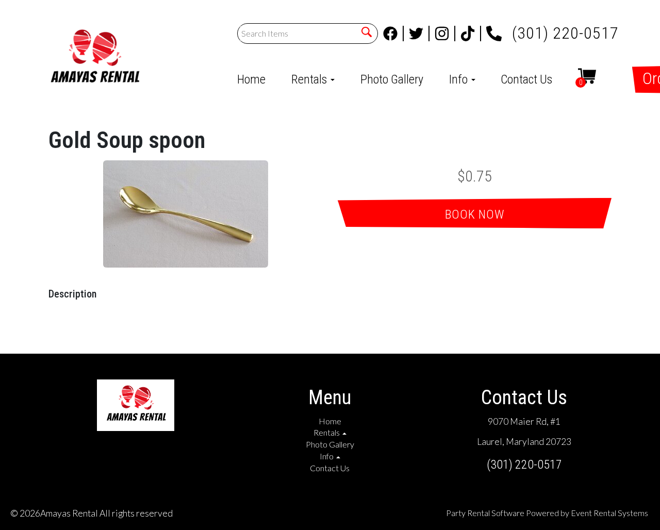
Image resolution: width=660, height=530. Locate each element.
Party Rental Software (485, 513)
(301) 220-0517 (565, 30)
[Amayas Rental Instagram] (445, 33)
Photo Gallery (391, 79)
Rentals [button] (310, 79)
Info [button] (459, 79)
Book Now (475, 214)
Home (251, 79)
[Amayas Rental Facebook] (393, 33)
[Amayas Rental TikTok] (470, 33)
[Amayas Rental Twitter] (419, 33)
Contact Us (526, 79)
